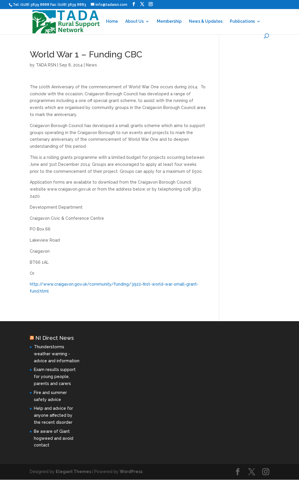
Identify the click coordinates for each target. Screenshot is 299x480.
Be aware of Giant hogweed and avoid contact (53, 438)
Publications (242, 21)
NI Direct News (54, 338)
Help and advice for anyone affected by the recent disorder (53, 415)
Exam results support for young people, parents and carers (55, 376)
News (91, 65)
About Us (134, 21)
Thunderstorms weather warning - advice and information (56, 353)
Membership (169, 21)
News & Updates (205, 21)
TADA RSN (46, 65)
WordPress (131, 471)
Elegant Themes (73, 471)
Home (112, 21)
